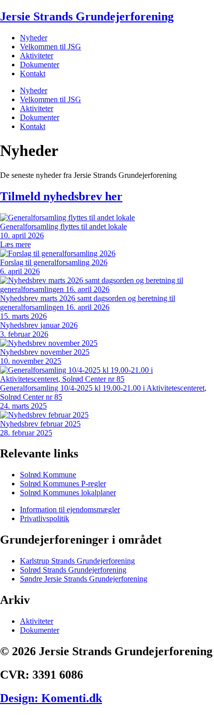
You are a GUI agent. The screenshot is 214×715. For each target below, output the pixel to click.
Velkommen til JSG (50, 46)
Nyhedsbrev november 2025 (45, 352)
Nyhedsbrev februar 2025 (40, 424)
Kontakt (32, 73)
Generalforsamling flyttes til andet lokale (63, 226)
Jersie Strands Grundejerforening (87, 16)
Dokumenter (39, 64)
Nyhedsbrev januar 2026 (39, 325)
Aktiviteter (36, 55)
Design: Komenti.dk (51, 698)
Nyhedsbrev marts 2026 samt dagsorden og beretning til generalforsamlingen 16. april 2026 (87, 302)
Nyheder (33, 37)
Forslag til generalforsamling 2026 (53, 262)
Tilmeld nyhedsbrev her (61, 196)
